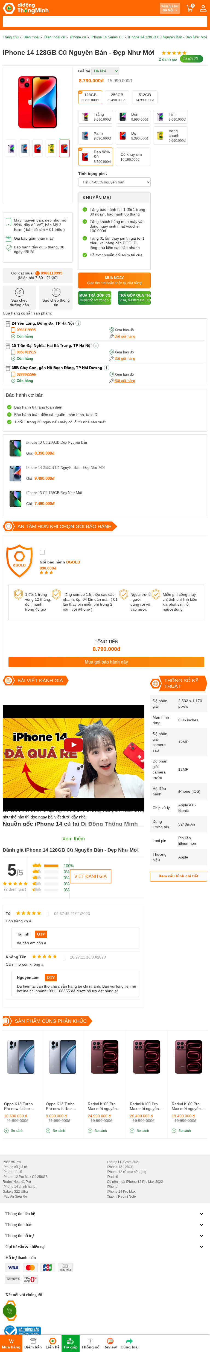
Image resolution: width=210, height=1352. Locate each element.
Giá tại (84, 71)
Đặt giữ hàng (125, 336)
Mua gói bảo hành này (106, 662)
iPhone (112, 1187)
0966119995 (51, 273)
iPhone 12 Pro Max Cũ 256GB (25, 1177)
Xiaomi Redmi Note (121, 1196)
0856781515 (26, 352)
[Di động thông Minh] (25, 8)
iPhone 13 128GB (120, 1167)
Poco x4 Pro (12, 1162)
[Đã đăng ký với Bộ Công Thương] (22, 1331)
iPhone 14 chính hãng (19, 1187)
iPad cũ (112, 1177)
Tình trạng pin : (92, 173)
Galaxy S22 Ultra (15, 1192)
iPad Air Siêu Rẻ (15, 1196)
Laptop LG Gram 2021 (123, 1162)
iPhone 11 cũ (12, 1172)
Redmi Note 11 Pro (17, 1182)
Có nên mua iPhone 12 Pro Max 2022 (135, 1182)
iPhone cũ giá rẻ (15, 1167)
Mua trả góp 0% (95, 297)
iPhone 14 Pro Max (121, 1192)
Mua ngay (114, 280)
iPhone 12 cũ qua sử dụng (126, 1172)
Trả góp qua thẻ (135, 297)
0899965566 (26, 374)
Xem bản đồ (124, 330)
